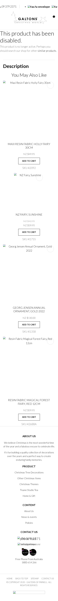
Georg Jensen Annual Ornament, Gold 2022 (29, 309)
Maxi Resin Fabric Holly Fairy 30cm (29, 145)
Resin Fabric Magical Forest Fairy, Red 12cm (29, 401)
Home (10, 578)
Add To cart (29, 161)
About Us (29, 511)
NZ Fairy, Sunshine (29, 214)
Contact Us (47, 578)
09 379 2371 (31, 539)
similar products (47, 50)
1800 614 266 (29, 562)
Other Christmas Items (29, 478)
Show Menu (5, 17)
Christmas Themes (29, 484)
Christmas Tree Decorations (29, 472)
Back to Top (21, 578)
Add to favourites (50, 85)
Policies (29, 522)
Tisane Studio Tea (29, 490)
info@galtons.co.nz (30, 544)
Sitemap (35, 578)
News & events (29, 517)
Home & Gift (29, 495)
